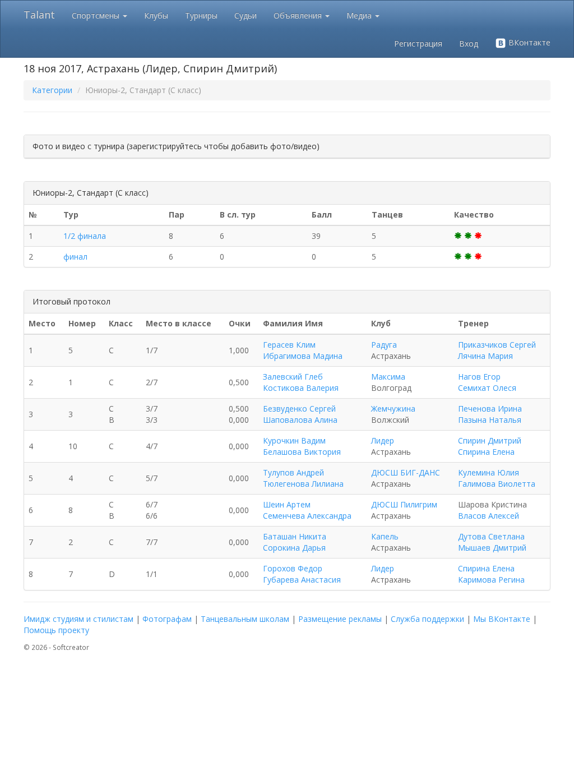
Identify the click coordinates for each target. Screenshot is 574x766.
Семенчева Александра (307, 515)
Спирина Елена (486, 451)
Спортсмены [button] (97, 15)
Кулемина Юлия (488, 472)
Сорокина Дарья (294, 547)
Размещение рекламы (340, 618)
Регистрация (418, 43)
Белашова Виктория (302, 451)
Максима (388, 376)
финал (75, 256)
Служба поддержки (427, 618)
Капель (385, 536)
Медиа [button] (360, 15)
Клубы (156, 15)
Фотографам (167, 618)
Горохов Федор (292, 568)
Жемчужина (393, 408)
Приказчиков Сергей (497, 344)
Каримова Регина (491, 579)
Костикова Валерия (301, 387)
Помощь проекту (56, 630)
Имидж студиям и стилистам (78, 618)
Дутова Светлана (491, 536)
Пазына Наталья (489, 419)
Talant (39, 14)
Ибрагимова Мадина (302, 355)
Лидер (382, 440)
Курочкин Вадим (294, 440)
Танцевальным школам (245, 618)
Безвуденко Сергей (299, 408)
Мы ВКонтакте (501, 618)
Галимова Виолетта (496, 483)
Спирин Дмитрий (489, 440)
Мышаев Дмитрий (492, 547)
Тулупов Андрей (293, 472)
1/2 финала (84, 235)
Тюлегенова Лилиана (303, 483)
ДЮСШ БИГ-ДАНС (405, 472)
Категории (52, 90)
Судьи (245, 15)
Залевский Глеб (293, 376)
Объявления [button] (299, 15)
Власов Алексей (488, 515)
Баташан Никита (294, 536)
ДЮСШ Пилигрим (404, 504)
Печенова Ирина (490, 408)
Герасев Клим (289, 344)
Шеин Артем (287, 504)
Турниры (201, 15)
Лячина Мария (485, 355)
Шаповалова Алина (300, 419)
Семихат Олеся (487, 387)
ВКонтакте (528, 42)
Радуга (384, 344)
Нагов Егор (479, 376)
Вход (468, 43)
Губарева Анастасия (302, 579)
